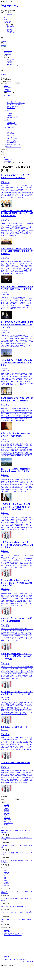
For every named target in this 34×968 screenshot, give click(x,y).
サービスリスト (11, 101)
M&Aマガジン (11, 137)
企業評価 (6, 810)
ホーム (6, 157)
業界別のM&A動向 (12, 138)
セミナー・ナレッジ (12, 32)
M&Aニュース (8, 19)
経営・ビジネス (8, 821)
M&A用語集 (7, 22)
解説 (5, 875)
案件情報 (9, 31)
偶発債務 (6, 878)
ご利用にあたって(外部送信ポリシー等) (15, 959)
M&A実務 (6, 808)
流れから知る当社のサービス (15, 106)
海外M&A (6, 815)
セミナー (9, 130)
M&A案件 (6, 120)
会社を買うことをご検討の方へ (13, 935)
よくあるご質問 (11, 142)
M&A (5, 870)
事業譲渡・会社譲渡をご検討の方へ (14, 933)
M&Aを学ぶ (7, 21)
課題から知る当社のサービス (15, 104)
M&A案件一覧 (11, 123)
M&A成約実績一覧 (12, 117)
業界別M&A (7, 813)
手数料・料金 (11, 108)
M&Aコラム (7, 161)
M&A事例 (9, 29)
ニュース (8, 51)
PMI (5, 816)
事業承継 (6, 806)
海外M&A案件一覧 (12, 124)
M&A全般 (6, 805)
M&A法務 (6, 811)
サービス (9, 27)
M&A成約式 (10, 115)
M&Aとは (9, 132)
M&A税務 (6, 882)
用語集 (7, 54)
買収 (5, 877)
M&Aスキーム (8, 874)
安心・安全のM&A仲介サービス (16, 103)
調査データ (7, 818)
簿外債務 (6, 880)
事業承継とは (11, 133)
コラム (6, 17)
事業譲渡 (6, 885)
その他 (6, 824)
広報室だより (7, 819)
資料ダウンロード (12, 135)
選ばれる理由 (11, 26)
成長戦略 (6, 883)
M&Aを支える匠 (8, 823)
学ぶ (7, 52)
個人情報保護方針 (28, 961)
